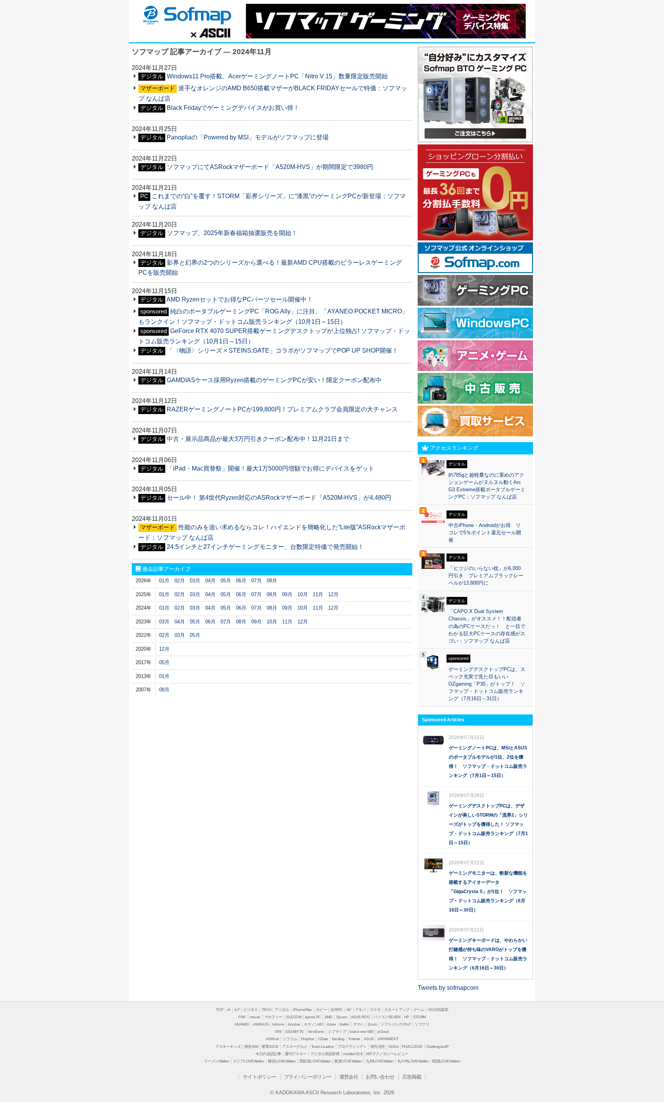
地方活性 (377, 1046)
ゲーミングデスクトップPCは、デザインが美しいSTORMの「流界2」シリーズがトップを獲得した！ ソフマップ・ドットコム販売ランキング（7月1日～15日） (488, 824)
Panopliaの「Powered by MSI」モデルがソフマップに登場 (248, 137)
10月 (302, 594)
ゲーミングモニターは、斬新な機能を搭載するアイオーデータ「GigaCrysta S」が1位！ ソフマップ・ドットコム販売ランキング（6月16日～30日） (488, 891)
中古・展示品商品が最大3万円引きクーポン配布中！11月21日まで (258, 439)
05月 (226, 580)
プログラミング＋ (352, 1046)
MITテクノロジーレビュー (387, 1054)
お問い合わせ (380, 1077)
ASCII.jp (210, 32)
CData (323, 1039)
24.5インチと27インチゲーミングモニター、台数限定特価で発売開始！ (265, 547)
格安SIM (251, 1046)
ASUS (369, 1039)
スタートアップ (397, 1010)
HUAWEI (242, 1024)
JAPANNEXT (387, 1039)
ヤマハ (358, 1024)
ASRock (272, 1039)
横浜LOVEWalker (281, 1061)
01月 (164, 580)
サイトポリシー (259, 1077)
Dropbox (307, 1039)
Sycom (341, 1017)
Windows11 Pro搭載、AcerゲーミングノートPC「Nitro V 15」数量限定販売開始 (277, 76)
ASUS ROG (360, 1017)
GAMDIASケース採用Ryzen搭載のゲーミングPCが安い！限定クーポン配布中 (274, 380)
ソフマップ (186, 14)
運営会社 (349, 1077)
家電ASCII (270, 1046)
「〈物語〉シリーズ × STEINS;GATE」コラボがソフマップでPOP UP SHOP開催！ (282, 350)
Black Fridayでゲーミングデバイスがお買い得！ (233, 107)
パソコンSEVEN (387, 1017)
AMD (328, 1017)
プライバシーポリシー (308, 1077)
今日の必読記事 (268, 1054)
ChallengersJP (437, 1046)
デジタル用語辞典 (324, 1054)
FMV (242, 1017)
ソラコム (289, 1039)
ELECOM (293, 1017)
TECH (266, 1010)
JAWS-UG (260, 1024)
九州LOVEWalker (379, 1061)
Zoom (372, 1024)
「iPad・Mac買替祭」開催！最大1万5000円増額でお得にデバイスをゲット (270, 468)
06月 (241, 580)
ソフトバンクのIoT (395, 1024)
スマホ (375, 1010)
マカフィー (273, 1017)
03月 (195, 580)
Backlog (338, 1039)
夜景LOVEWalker (348, 1061)
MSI (278, 1031)
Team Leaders (322, 1046)
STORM (419, 1017)
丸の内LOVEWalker (412, 1061)
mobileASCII (352, 1054)
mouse (255, 1017)
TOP (219, 1010)
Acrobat (294, 1024)
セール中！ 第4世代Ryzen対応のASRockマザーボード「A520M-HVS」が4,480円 (279, 497)
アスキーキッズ (228, 1046)
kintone (278, 1024)
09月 (287, 594)
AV (349, 1010)
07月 (256, 580)
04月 (210, 580)
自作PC (336, 1010)
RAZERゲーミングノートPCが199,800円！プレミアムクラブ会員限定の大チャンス (282, 409)
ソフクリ (422, 1024)
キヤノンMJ (313, 1024)
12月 (333, 594)
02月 (179, 580)
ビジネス (250, 1010)
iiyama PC (313, 1017)
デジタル (282, 1010)
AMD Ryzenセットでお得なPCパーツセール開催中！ (239, 299)
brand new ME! (362, 1031)
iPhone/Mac (302, 1010)
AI (229, 1010)
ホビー (321, 1010)
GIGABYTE (294, 1031)
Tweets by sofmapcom (448, 987)
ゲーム (418, 1010)
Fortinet (354, 1039)
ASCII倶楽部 (438, 1010)
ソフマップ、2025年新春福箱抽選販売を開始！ (232, 233)
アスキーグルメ (294, 1046)
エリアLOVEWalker (248, 1061)
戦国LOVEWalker (446, 1061)
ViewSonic (316, 1031)
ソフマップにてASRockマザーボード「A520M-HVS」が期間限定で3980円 (270, 167)
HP (406, 1017)
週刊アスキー (295, 1054)
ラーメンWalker (216, 1061)
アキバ (360, 1010)
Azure (331, 1024)
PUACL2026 (412, 1046)
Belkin (344, 1024)
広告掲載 (412, 1077)
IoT (236, 1010)
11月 (318, 594)
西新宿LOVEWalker (314, 1061)
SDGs (393, 1046)
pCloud (382, 1031)
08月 (272, 580)
